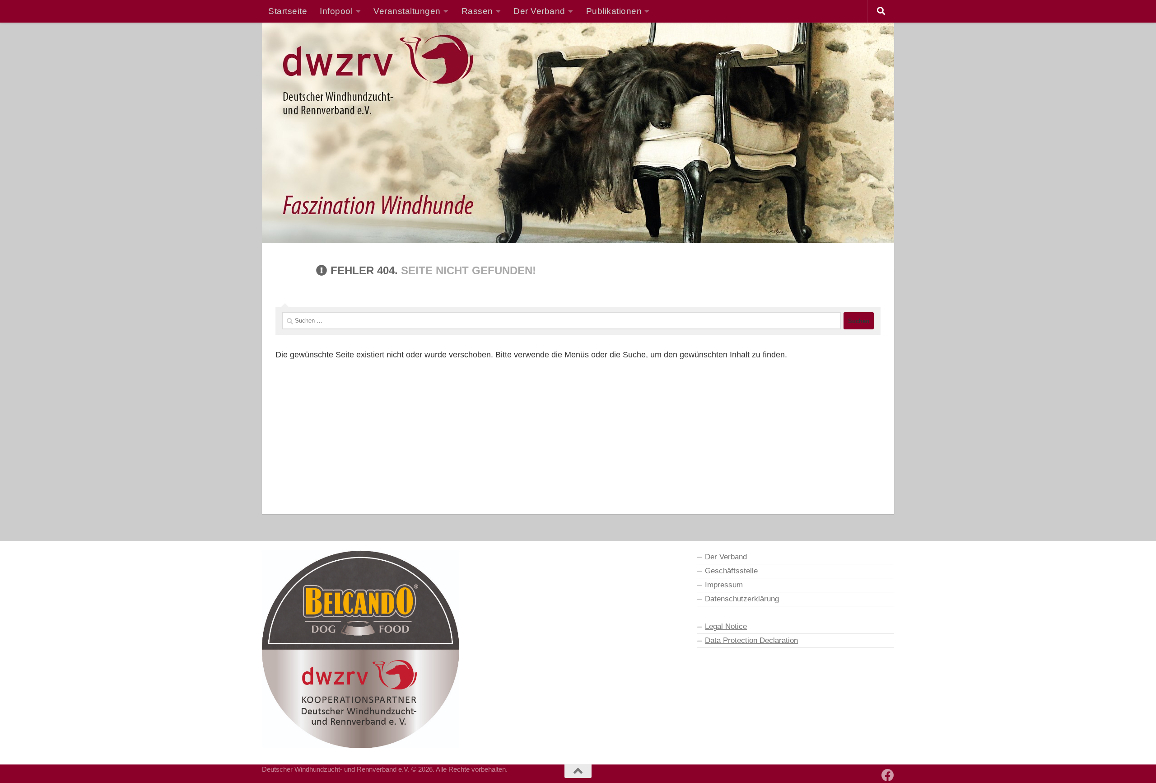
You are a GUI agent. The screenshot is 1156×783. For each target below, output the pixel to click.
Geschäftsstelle (731, 571)
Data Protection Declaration (751, 640)
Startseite (287, 11)
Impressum (724, 585)
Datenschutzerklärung (742, 599)
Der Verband (726, 557)
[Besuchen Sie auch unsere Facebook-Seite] (887, 775)
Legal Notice (726, 626)
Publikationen (614, 11)
